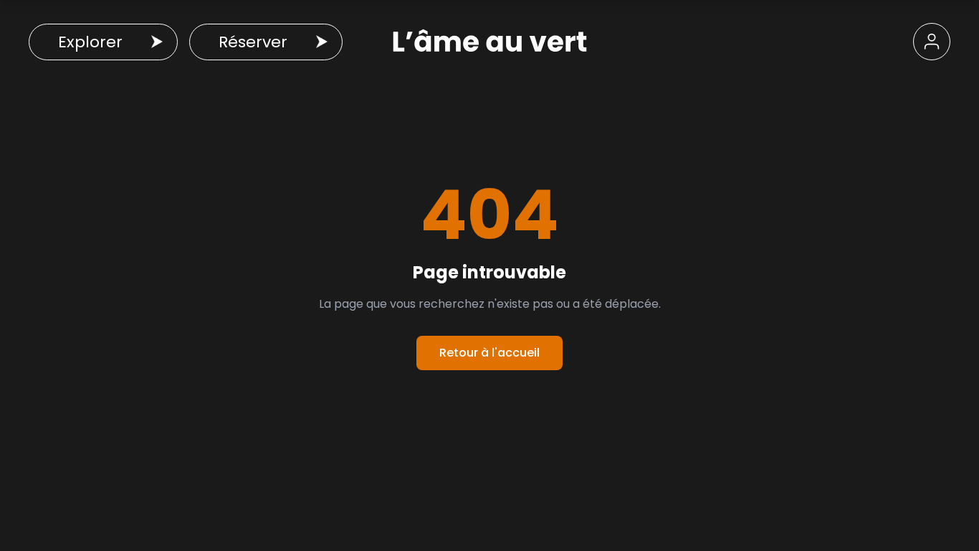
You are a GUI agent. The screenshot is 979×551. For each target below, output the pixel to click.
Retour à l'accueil (489, 352)
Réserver (253, 42)
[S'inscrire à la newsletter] (931, 41)
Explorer (90, 42)
